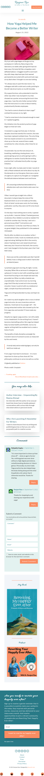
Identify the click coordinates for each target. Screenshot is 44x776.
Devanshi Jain (31, 767)
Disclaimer (22, 761)
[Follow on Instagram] (6, 7)
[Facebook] (22, 774)
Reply (33, 482)
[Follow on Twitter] (4, 7)
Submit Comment (29, 561)
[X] (32, 774)
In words (22, 19)
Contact (22, 757)
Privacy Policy (22, 763)
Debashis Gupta (17, 448)
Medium (22, 363)
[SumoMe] (42, 774)
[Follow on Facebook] (2, 7)
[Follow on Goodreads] (9, 7)
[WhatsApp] (1, 774)
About (22, 755)
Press (22, 759)
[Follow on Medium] (8, 7)
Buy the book (37, 7)
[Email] (11, 774)
